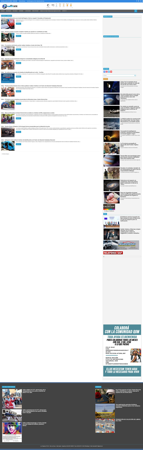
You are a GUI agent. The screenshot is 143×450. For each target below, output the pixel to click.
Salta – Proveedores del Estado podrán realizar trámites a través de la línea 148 (21, 45)
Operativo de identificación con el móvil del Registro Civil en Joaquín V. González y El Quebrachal (26, 18)
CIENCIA (105, 79)
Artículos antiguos (6, 153)
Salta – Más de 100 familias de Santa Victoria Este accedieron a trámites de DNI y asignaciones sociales (27, 113)
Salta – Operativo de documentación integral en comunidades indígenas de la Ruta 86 (23, 58)
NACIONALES (8, 10)
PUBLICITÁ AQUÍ (35, 10)
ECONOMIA (21, 10)
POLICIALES (15, 10)
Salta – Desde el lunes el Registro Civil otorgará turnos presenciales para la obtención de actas (25, 126)
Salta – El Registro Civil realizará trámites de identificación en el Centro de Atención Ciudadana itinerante (28, 140)
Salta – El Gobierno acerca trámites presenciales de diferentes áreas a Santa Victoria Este (24, 99)
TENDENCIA (98, 386)
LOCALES (2, 10)
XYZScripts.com (77, 449)
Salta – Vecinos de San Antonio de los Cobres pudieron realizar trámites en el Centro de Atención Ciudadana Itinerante (31, 85)
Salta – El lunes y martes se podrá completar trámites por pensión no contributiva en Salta (24, 31)
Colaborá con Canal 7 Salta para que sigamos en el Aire (50, 10)
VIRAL (105, 214)
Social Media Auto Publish (67, 449)
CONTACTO (64, 10)
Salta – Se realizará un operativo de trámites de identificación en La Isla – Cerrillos (22, 72)
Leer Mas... (18, 23)
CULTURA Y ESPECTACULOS (9, 386)
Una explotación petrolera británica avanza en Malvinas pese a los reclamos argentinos (35, 1)
